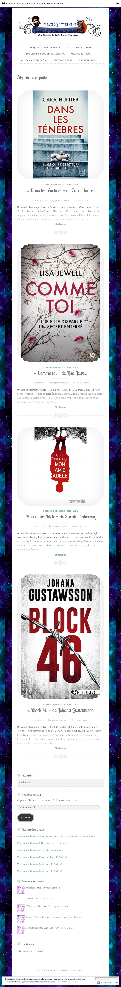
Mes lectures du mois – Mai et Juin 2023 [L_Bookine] (41, 850)
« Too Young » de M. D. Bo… (60, 927)
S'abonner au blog (31, 794)
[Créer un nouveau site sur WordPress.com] (60, 3)
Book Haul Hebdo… (34, 927)
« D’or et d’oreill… (48, 898)
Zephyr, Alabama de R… (36, 917)
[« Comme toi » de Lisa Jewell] (60, 303)
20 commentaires (79, 720)
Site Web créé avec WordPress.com (60, 970)
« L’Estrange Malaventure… (58, 906)
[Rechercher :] (60, 782)
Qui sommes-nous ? (32, 60)
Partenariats (86, 60)
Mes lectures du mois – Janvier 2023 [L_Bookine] (39, 871)
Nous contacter (62, 60)
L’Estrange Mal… (33, 906)
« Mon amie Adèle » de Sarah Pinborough (60, 517)
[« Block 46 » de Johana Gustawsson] (60, 636)
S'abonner (25, 817)
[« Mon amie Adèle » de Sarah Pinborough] (60, 466)
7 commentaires (80, 200)
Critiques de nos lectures (43, 47)
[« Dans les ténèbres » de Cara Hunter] (60, 134)
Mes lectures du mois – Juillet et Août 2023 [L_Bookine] (42, 843)
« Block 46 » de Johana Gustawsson (60, 710)
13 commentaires (80, 526)
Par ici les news (80, 53)
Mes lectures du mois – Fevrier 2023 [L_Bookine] (39, 864)
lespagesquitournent (59, 200)
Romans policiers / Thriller (60, 184)
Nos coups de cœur (80, 47)
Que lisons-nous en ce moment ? (45, 53)
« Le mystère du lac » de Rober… (66, 917)
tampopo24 (31, 887)
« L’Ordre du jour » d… (51, 887)
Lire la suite (41, 224)
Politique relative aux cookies (66, 982)
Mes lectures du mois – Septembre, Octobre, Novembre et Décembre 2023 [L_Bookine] (57, 836)
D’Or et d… (31, 898)
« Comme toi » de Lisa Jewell (60, 373)
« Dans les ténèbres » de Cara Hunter (60, 190)
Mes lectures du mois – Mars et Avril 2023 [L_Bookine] (42, 857)
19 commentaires (81, 382)
